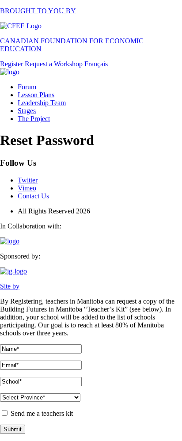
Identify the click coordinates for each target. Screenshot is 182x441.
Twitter (28, 180)
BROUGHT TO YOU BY (38, 11)
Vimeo (27, 188)
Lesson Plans (36, 95)
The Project (34, 118)
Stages (27, 110)
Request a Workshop (54, 64)
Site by (9, 286)
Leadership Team (42, 102)
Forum (27, 87)
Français (96, 64)
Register (11, 64)
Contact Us (33, 196)
